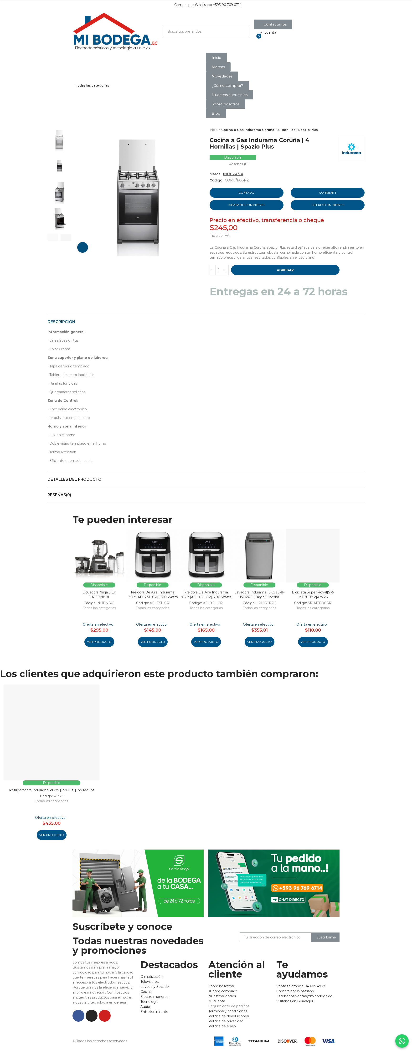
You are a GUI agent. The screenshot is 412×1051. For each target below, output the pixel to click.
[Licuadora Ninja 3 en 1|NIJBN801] (99, 555)
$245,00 (223, 227)
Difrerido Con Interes (246, 205)
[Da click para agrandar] (82, 247)
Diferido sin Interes (327, 205)
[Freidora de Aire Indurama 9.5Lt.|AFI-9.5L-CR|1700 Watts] (206, 555)
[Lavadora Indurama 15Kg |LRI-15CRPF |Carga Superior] (259, 555)
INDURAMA (233, 174)
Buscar (241, 31)
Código (216, 180)
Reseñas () (238, 164)
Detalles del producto (74, 479)
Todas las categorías (99, 608)
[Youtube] (105, 1016)
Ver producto (99, 642)
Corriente (327, 192)
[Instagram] (92, 1016)
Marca (215, 174)
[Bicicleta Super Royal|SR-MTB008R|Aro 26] (313, 555)
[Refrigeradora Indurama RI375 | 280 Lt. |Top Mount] (51, 732)
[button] (273, 24)
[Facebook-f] (78, 1016)
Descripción (61, 321)
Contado (246, 192)
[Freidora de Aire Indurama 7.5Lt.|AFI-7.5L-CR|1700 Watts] (152, 555)
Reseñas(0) (59, 495)
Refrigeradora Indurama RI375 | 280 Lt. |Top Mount (51, 790)
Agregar (285, 270)
